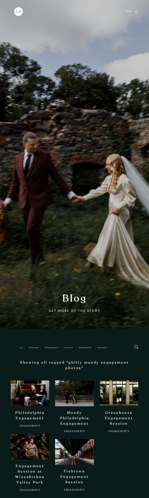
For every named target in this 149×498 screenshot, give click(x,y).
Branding (34, 348)
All (21, 348)
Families (68, 348)
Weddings (102, 348)
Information (85, 348)
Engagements (51, 348)
